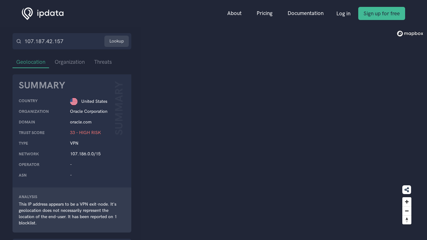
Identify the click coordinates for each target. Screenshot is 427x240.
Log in (343, 13)
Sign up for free (382, 13)
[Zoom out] (406, 210)
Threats (103, 62)
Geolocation (30, 62)
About (234, 13)
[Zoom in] (406, 201)
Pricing (265, 13)
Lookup (116, 41)
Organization (70, 62)
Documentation (306, 13)
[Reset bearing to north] (406, 219)
